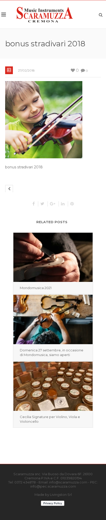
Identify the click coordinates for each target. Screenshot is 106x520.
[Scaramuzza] (45, 14)
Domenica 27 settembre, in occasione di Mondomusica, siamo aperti (51, 352)
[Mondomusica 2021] (53, 257)
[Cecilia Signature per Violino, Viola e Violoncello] (53, 386)
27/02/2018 (26, 70)
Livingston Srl (61, 494)
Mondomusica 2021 (35, 288)
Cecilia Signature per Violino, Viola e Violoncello (50, 419)
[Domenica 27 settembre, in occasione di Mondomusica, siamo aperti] (53, 319)
